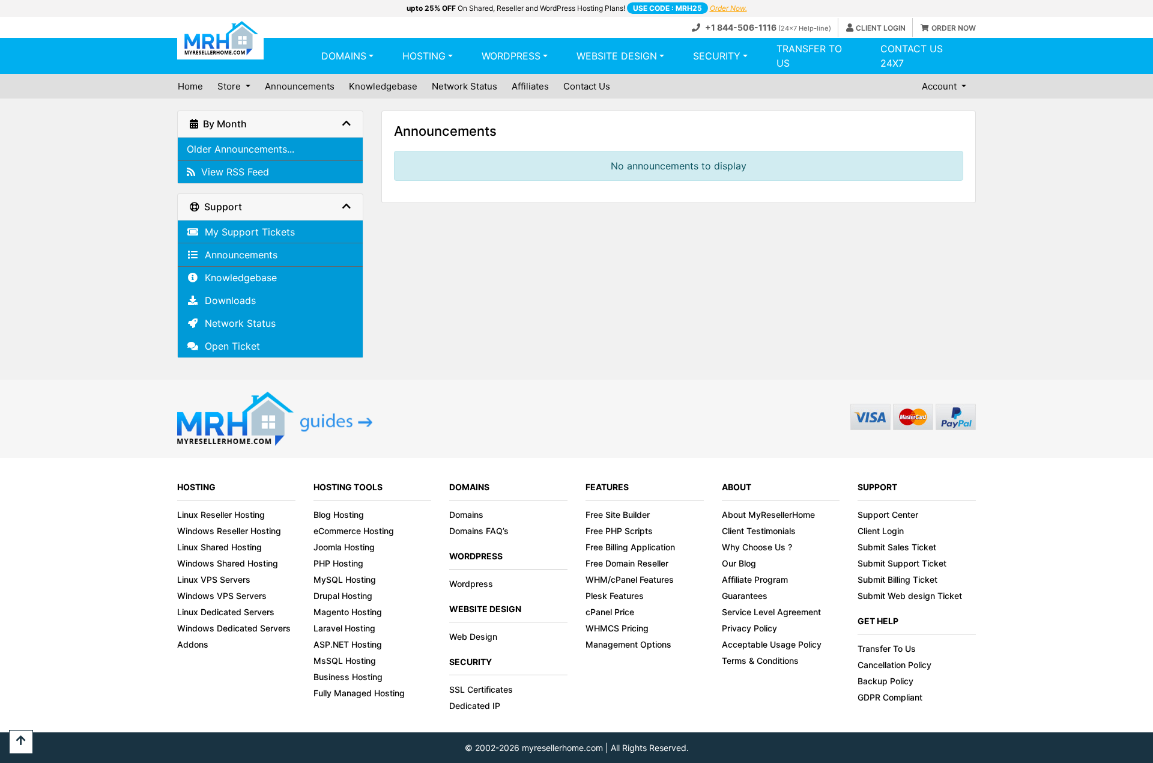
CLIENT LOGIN (881, 27)
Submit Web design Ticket (910, 596)
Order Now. (728, 8)
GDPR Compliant (890, 697)
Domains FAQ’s (479, 531)
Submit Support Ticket (902, 563)
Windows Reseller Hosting (229, 531)
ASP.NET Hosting (347, 644)
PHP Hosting (338, 563)
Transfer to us (809, 56)
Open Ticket (229, 346)
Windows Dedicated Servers (234, 628)
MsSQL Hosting (344, 660)
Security (716, 56)
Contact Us (586, 86)
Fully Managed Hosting (359, 693)
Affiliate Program (755, 579)
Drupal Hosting (342, 596)
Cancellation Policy (894, 665)
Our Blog (739, 563)
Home (190, 86)
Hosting (424, 56)
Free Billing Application (630, 547)
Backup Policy (885, 681)
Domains (343, 56)
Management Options (628, 644)
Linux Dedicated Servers (225, 612)
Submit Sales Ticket (897, 547)
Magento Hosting (347, 612)
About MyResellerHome (768, 514)
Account (940, 86)
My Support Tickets (247, 232)
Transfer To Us (887, 648)
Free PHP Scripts (619, 531)
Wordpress (511, 56)
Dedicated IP (474, 706)
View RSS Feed (232, 172)
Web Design (473, 636)
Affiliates (530, 86)
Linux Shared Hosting (219, 547)
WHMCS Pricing (617, 628)
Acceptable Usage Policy (772, 644)
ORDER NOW (953, 27)
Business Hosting (348, 677)
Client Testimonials (759, 531)
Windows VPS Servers (222, 596)
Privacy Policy (749, 628)
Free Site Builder (618, 514)
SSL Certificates (481, 689)
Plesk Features (615, 596)
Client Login (881, 531)
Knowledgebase (383, 86)
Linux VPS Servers (213, 579)
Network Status (464, 86)
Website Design (616, 56)
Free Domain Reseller (627, 563)
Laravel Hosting (344, 628)
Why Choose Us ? (757, 547)
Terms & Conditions (760, 660)
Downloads (227, 300)
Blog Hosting (338, 514)
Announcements (299, 86)
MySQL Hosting (344, 579)
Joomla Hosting (344, 547)
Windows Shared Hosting (227, 563)
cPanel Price (610, 612)
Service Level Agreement (771, 612)
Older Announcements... (240, 149)
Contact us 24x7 (911, 56)
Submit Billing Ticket (897, 579)
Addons (192, 644)
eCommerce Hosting (353, 531)
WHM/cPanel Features (630, 579)
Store (230, 86)
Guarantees (744, 596)
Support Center (888, 514)
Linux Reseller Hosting (221, 514)
